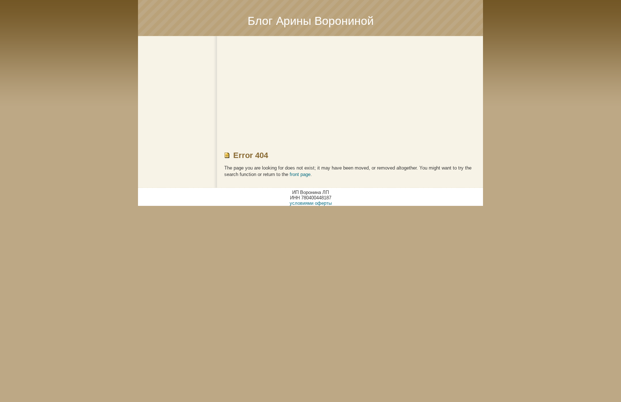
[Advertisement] (310, 86)
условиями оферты (311, 203)
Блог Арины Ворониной (311, 20)
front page (300, 174)
